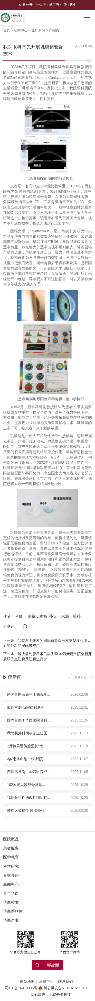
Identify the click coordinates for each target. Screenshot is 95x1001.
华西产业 (11, 920)
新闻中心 (21, 30)
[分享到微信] (24, 626)
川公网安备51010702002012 (66, 988)
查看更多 (80, 677)
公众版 (41, 5)
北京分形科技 (60, 995)
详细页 (54, 30)
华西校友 (11, 902)
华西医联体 (13, 911)
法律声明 (46, 981)
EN (72, 5)
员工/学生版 (58, 5)
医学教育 (11, 857)
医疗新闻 (38, 30)
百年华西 (11, 893)
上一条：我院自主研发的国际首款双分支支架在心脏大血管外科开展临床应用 (47, 643)
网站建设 (38, 995)
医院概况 (11, 839)
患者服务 (11, 848)
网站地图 (27, 981)
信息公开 (26, 5)
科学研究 (11, 866)
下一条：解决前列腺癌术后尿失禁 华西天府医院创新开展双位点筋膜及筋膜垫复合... (47, 656)
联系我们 (65, 981)
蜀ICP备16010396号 (21, 988)
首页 (6, 30)
